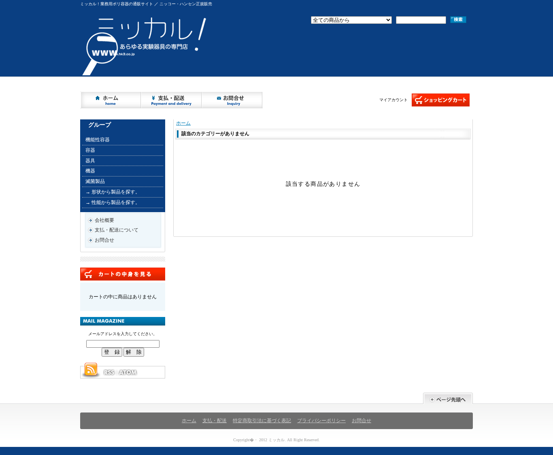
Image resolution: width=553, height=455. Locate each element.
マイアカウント (393, 100)
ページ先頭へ (448, 398)
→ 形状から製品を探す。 (112, 192)
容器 (90, 150)
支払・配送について (171, 99)
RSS (109, 372)
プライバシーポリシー (321, 420)
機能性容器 (97, 139)
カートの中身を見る (122, 274)
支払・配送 (214, 420)
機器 (90, 171)
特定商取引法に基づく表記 (262, 420)
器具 (90, 161)
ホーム (111, 99)
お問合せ (232, 99)
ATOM (128, 372)
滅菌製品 (95, 181)
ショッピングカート (441, 100)
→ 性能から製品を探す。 (112, 202)
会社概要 (104, 220)
